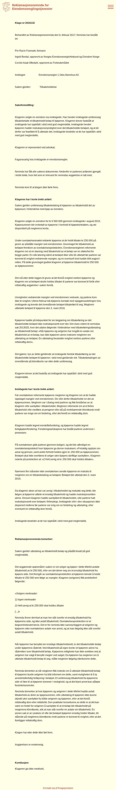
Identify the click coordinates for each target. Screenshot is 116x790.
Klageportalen (65, 788)
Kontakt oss (49, 788)
